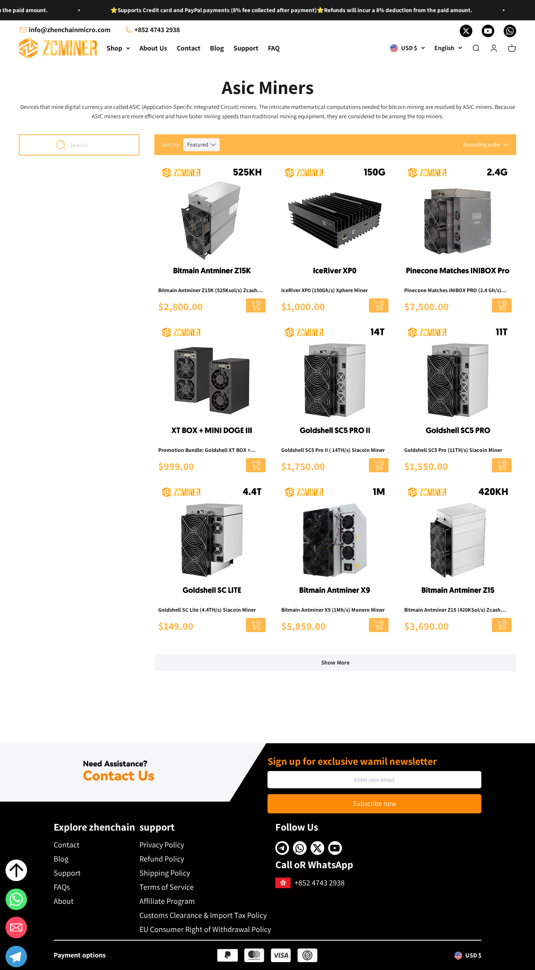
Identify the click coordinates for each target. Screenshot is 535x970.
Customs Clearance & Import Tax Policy (203, 915)
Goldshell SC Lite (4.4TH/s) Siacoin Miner (207, 609)
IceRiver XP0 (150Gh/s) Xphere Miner (324, 290)
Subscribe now (374, 803)
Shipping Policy (164, 873)
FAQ (274, 47)
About (64, 901)
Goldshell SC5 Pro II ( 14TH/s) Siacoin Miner (333, 449)
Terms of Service (166, 887)
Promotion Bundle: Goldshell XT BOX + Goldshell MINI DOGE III (204, 450)
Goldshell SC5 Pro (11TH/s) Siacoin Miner (453, 449)
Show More (335, 662)
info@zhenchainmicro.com (69, 29)
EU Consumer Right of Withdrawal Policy (205, 929)
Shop (114, 47)
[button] (16, 958)
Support (245, 47)
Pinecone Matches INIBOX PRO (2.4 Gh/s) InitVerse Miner (452, 290)
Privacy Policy (161, 845)
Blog (217, 47)
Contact (189, 47)
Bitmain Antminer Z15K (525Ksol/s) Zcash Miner (207, 290)
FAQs (62, 887)
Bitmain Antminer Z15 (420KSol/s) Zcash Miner (452, 610)
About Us (153, 47)
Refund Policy (161, 859)
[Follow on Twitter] (466, 31)
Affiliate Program (167, 901)
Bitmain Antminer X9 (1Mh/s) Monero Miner (333, 609)
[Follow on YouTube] (488, 31)
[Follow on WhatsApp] (510, 31)
